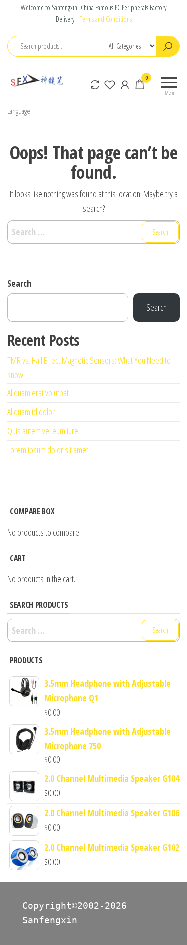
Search (19, 283)
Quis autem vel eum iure (42, 431)
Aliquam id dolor (31, 412)
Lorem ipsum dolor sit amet (47, 450)
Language (18, 111)
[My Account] (125, 84)
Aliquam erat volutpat (38, 393)
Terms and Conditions (106, 19)
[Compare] (95, 84)
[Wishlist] (110, 84)
